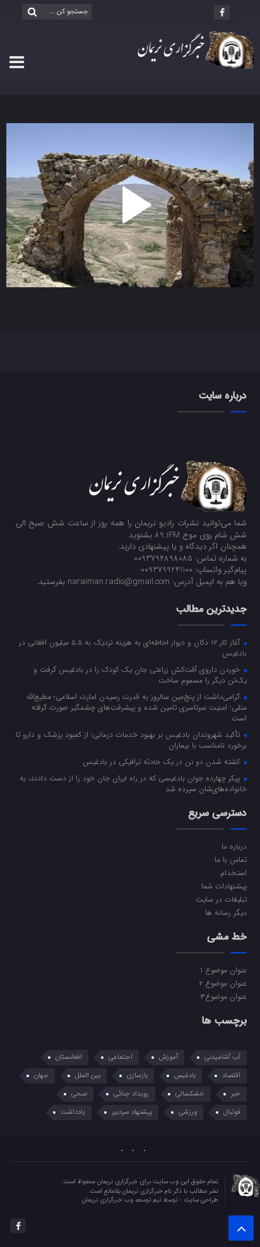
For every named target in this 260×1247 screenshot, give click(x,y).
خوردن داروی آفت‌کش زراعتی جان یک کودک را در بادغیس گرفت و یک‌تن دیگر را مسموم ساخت (140, 675)
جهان (41, 1075)
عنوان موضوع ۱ (223, 970)
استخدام (233, 872)
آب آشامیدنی (222, 1057)
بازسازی (137, 1075)
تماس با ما (231, 859)
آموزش (168, 1057)
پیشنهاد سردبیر (132, 1112)
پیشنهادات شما (224, 886)
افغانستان (69, 1057)
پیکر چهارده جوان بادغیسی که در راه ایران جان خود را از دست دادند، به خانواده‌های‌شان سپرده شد (133, 783)
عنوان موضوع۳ (223, 996)
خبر (235, 1094)
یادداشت (73, 1112)
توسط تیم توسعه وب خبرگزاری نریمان (131, 1200)
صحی (79, 1094)
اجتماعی (121, 1057)
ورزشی (188, 1112)
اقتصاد (231, 1075)
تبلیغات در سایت (221, 899)
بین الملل (87, 1075)
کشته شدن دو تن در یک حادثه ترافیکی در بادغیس (162, 761)
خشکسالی (189, 1094)
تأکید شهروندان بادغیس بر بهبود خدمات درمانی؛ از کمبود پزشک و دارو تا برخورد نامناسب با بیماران (131, 740)
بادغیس (185, 1075)
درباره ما (234, 846)
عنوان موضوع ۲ (223, 983)
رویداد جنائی (131, 1094)
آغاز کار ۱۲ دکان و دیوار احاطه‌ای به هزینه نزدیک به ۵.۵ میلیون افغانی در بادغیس (133, 647)
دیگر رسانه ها (226, 912)
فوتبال (231, 1112)
